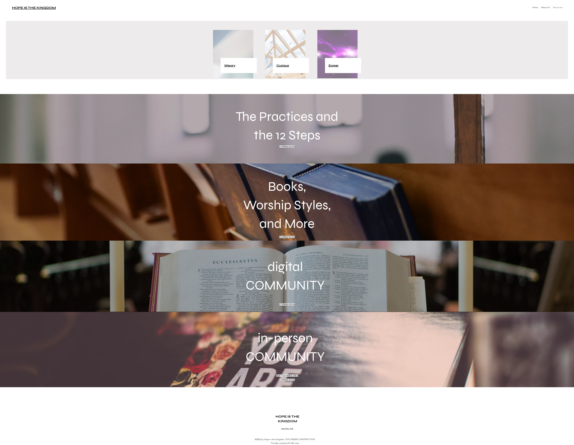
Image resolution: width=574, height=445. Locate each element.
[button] (546, 7)
